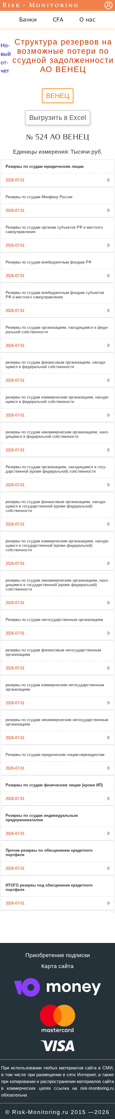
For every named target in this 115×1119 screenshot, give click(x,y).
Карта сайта (57, 966)
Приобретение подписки (57, 955)
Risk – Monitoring (40, 5)
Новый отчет (6, 58)
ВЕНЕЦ (57, 96)
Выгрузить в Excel (57, 117)
